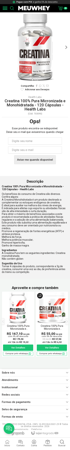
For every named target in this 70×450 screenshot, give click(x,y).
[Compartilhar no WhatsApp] (40, 86)
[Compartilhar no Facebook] (36, 86)
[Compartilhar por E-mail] (47, 86)
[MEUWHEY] (34, 8)
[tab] (32, 80)
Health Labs (35, 97)
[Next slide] (66, 47)
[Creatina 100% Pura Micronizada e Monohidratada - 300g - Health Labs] (52, 324)
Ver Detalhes (18, 347)
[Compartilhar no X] (44, 86)
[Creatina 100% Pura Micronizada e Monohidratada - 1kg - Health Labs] (18, 324)
